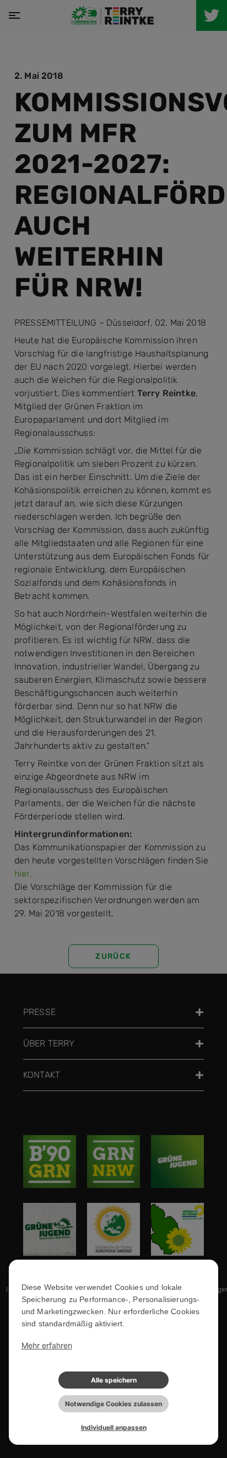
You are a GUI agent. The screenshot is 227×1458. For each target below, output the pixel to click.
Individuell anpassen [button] (114, 1427)
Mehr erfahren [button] (46, 1345)
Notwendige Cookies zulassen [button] (113, 1404)
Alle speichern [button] (114, 1380)
